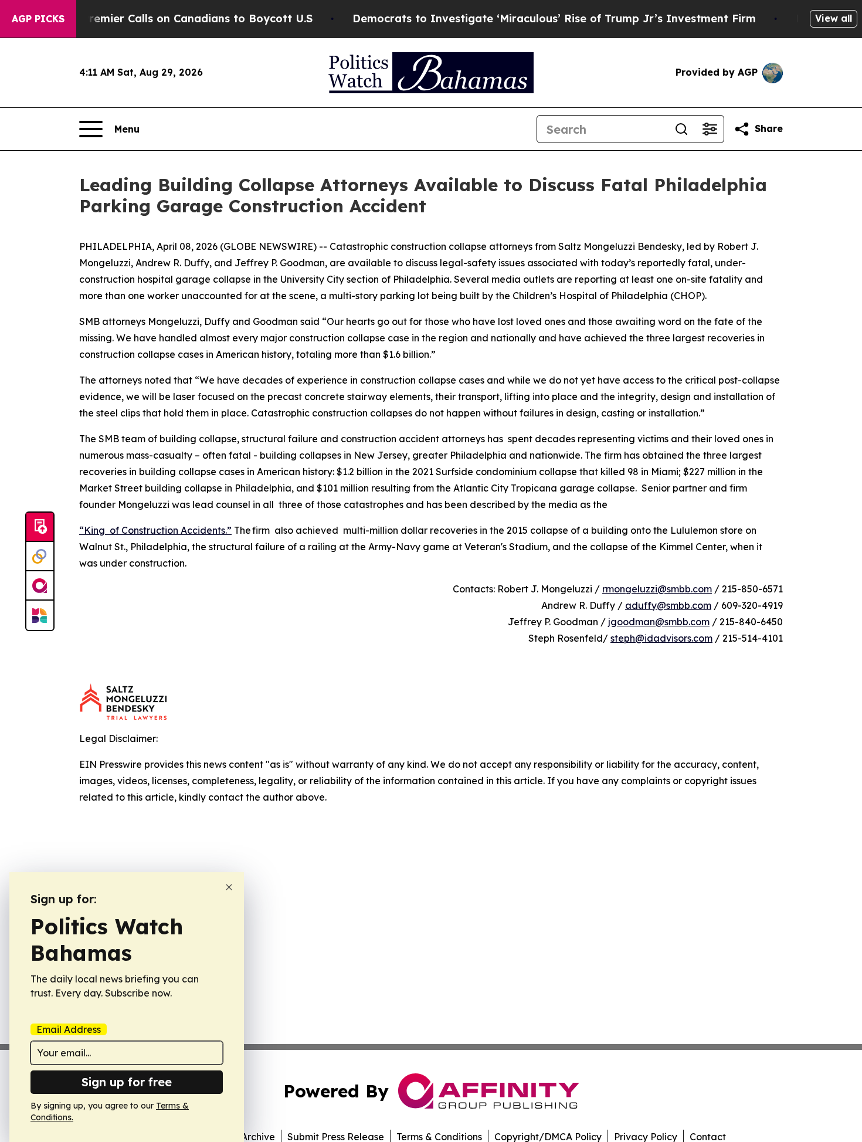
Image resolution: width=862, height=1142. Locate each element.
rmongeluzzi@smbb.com (657, 589)
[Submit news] (39, 527)
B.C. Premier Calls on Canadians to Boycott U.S (186, 18)
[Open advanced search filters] (709, 129)
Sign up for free (127, 1082)
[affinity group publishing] (39, 586)
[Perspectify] (39, 556)
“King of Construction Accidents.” (155, 530)
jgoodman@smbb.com (659, 622)
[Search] (681, 129)
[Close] (229, 887)
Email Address (68, 1029)
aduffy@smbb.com (668, 605)
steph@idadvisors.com (661, 638)
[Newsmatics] (39, 615)
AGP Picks (38, 19)
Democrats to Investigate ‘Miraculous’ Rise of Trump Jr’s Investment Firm (554, 18)
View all (833, 18)
